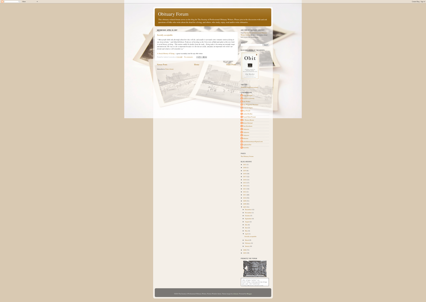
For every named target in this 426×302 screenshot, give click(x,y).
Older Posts (231, 64)
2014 (245, 186)
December (248, 209)
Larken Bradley (247, 114)
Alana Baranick (247, 95)
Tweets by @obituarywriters (249, 87)
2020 (245, 168)
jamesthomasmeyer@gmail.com (253, 141)
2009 (245, 201)
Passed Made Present (249, 117)
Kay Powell (246, 111)
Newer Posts (162, 64)
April (247, 234)
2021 (245, 165)
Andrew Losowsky (248, 98)
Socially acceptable (165, 35)
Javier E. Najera (248, 108)
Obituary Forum (173, 14)
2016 (245, 180)
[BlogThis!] (199, 57)
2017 (245, 177)
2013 (245, 189)
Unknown (246, 129)
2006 (245, 250)
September (248, 219)
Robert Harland (247, 123)
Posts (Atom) (169, 69)
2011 (245, 195)
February (248, 243)
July (246, 225)
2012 (245, 192)
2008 (245, 204)
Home (196, 64)
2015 (245, 183)
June (246, 228)
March (247, 240)
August (247, 222)
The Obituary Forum (247, 156)
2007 (245, 207)
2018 (245, 174)
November (248, 213)
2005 (245, 253)
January (247, 246)
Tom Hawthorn (247, 126)
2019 (245, 171)
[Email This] (197, 57)
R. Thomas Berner (248, 120)
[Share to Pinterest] (206, 57)
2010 (245, 198)
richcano (235, 294)
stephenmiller (247, 145)
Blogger (249, 294)
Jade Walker (246, 101)
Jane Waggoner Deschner (250, 105)
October (247, 216)
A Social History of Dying (165, 53)
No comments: (188, 57)
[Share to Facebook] (204, 57)
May (246, 231)
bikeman (245, 138)
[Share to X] (202, 57)
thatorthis (246, 148)
